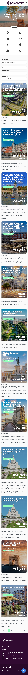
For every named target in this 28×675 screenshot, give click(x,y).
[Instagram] (6, 667)
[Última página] (25, 630)
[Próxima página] (22, 630)
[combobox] (14, 73)
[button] (14, 78)
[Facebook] (3, 667)
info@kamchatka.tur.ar (10, 655)
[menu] (26, 3)
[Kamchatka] (7, 640)
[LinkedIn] (10, 667)
